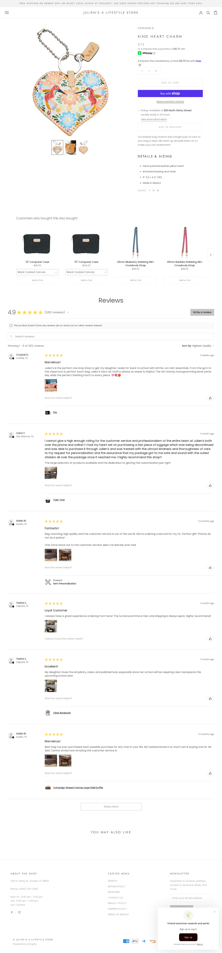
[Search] (208, 12)
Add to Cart (37, 280)
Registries (114, 892)
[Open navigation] (7, 12)
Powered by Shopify (25, 944)
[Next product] (211, 254)
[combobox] (37, 272)
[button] (68, 312)
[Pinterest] (158, 190)
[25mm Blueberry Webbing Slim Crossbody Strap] (135, 242)
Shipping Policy (117, 909)
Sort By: (187, 346)
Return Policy (116, 886)
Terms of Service (118, 914)
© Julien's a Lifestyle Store (33, 939)
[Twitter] (154, 190)
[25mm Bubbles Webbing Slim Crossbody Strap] (184, 242)
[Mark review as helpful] (210, 398)
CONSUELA (146, 28)
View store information (154, 119)
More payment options (170, 101)
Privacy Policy (117, 903)
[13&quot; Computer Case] (37, 242)
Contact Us (115, 897)
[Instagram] (19, 912)
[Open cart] (215, 12)
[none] (57, 147)
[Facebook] (149, 190)
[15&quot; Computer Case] (86, 242)
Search (112, 880)
